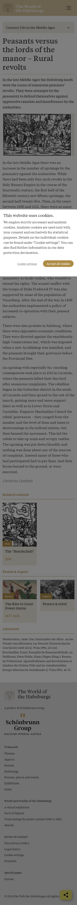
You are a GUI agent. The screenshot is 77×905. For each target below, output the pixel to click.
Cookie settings (27, 264)
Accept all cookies (58, 264)
